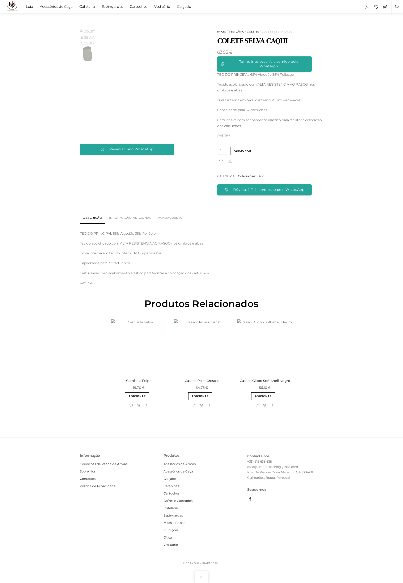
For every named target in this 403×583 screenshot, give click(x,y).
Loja (29, 6)
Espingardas (112, 6)
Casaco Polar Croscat (202, 381)
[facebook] (250, 498)
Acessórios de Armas (180, 464)
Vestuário (162, 6)
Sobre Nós (88, 471)
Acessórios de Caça (56, 6)
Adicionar (242, 150)
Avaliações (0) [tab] (171, 218)
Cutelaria (87, 6)
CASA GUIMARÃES (198, 563)
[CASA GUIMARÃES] (12, 5)
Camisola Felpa (138, 381)
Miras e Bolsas (174, 523)
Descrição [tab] (92, 218)
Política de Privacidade (97, 486)
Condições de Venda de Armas (103, 464)
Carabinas (171, 486)
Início (221, 31)
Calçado (184, 6)
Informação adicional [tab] (130, 218)
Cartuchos (138, 6)
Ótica (168, 537)
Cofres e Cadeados (178, 501)
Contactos (88, 479)
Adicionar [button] (137, 396)
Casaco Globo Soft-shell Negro (265, 381)
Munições (171, 530)
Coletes (253, 31)
